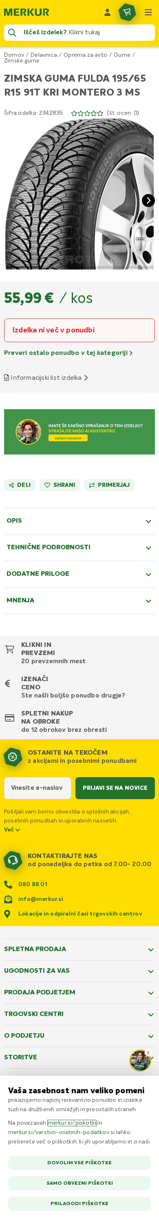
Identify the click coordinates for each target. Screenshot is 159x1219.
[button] (79, 194)
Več (9, 830)
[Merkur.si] (26, 12)
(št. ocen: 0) (123, 113)
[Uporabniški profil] (107, 12)
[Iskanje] (12, 33)
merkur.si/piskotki (72, 1123)
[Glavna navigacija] (148, 12)
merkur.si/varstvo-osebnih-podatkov (58, 1132)
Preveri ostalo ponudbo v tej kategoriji (66, 353)
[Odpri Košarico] (127, 12)
